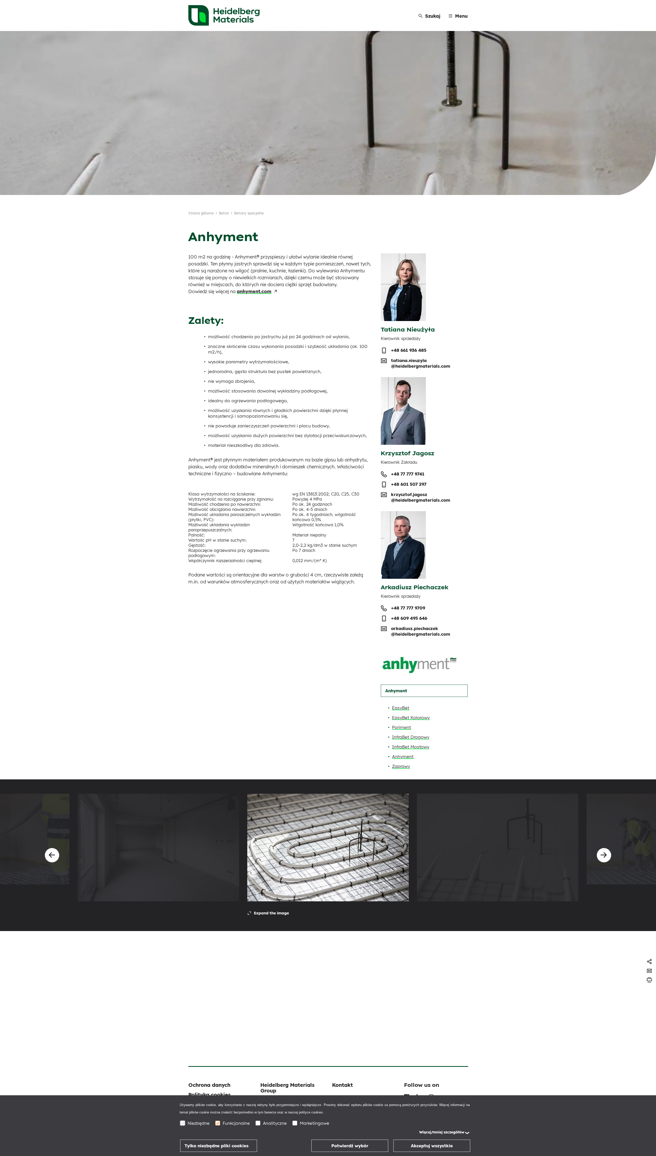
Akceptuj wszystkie (432, 1145)
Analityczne (275, 1123)
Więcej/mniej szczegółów (441, 1132)
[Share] (649, 961)
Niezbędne (199, 1123)
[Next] (604, 855)
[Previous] (52, 855)
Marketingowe (314, 1123)
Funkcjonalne (236, 1123)
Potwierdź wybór (349, 1145)
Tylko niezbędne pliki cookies (216, 1145)
